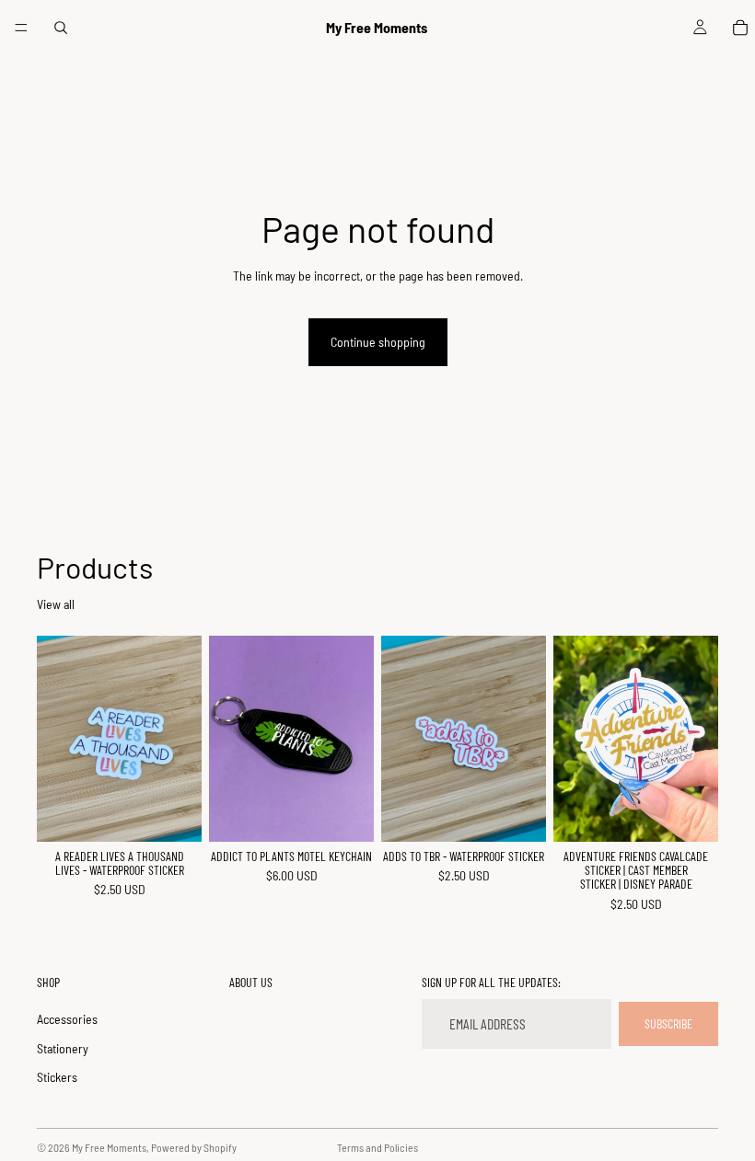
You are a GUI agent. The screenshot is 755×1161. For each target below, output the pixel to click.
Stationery (62, 1048)
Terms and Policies (377, 1147)
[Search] (61, 27)
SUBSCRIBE (668, 1023)
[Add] (173, 813)
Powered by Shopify (194, 1147)
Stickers (57, 1077)
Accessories (67, 1019)
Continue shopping (378, 342)
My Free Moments (109, 1147)
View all (56, 604)
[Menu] (21, 27)
